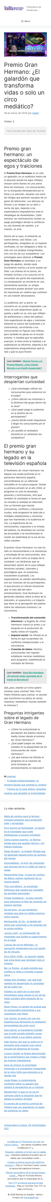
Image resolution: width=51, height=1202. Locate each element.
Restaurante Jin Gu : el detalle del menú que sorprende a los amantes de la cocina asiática (25, 925)
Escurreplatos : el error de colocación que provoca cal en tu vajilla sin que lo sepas (25, 866)
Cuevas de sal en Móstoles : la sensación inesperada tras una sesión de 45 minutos (24, 948)
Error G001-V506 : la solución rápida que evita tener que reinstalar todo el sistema (24, 960)
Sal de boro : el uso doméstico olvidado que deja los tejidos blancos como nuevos (24, 913)
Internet (11, 776)
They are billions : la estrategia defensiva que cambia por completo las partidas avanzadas (23, 890)
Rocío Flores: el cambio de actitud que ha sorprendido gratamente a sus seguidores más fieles (25, 1010)
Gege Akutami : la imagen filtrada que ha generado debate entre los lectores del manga (25, 855)
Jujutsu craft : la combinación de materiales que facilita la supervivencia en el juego (25, 936)
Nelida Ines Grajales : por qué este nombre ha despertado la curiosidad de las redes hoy (24, 983)
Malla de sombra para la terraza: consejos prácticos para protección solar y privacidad (23, 820)
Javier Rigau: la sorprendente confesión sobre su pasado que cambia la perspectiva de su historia (24, 1084)
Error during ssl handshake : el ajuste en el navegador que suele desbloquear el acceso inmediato (24, 831)
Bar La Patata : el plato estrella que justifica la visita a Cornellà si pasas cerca (23, 972)
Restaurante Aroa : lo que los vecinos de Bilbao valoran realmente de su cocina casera (24, 878)
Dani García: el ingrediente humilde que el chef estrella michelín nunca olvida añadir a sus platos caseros (23, 1033)
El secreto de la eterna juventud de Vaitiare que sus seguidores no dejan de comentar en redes (24, 1107)
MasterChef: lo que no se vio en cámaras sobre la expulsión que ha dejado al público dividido (23, 1095)
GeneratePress (31, 1197)
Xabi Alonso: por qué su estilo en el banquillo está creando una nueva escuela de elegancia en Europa (23, 1045)
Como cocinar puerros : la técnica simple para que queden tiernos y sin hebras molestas (24, 843)
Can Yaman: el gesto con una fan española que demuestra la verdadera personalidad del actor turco (25, 1022)
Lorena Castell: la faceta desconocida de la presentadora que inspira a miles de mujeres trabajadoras (25, 1057)
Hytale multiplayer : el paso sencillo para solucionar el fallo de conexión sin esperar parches (25, 901)
